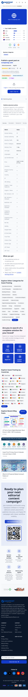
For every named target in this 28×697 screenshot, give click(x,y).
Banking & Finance (6, 292)
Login (5, 87)
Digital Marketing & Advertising (9, 303)
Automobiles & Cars (17, 289)
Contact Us (18, 627)
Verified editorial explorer (11, 6)
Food (9, 311)
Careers (3, 627)
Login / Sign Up (14, 91)
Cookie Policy (4, 645)
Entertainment (17, 306)
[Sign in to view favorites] (19, 2)
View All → (15, 320)
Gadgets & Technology (14, 314)
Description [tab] (11, 123)
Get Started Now (12, 522)
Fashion (4, 311)
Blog (2, 630)
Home (4, 6)
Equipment (16, 308)
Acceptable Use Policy (7, 650)
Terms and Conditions (7, 641)
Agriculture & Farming (7, 286)
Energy (10, 306)
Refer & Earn (18, 632)
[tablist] (14, 123)
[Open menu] (25, 2)
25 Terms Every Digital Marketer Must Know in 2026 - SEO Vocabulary (14, 431)
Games (23, 314)
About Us (3, 625)
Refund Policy (4, 643)
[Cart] (22, 2)
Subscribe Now (13, 662)
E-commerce (21, 303)
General (17, 317)
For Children (15, 311)
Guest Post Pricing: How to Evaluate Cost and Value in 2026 (13, 453)
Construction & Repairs (20, 297)
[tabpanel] (14, 201)
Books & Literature (6, 294)
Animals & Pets (17, 286)
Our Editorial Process (6, 632)
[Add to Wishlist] (17, 68)
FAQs (16, 630)
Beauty (14, 292)
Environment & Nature (7, 308)
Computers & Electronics (7, 297)
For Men (22, 311)
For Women (4, 314)
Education (4, 306)
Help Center (18, 625)
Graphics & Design (6, 320)
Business (15, 294)
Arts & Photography (6, 289)
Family (23, 308)
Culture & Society (14, 300)
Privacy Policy (4, 639)
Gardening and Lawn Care (7, 317)
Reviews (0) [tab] (18, 123)
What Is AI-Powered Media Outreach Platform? (13, 475)
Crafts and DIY (5, 300)
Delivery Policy (5, 648)
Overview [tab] (4, 123)
